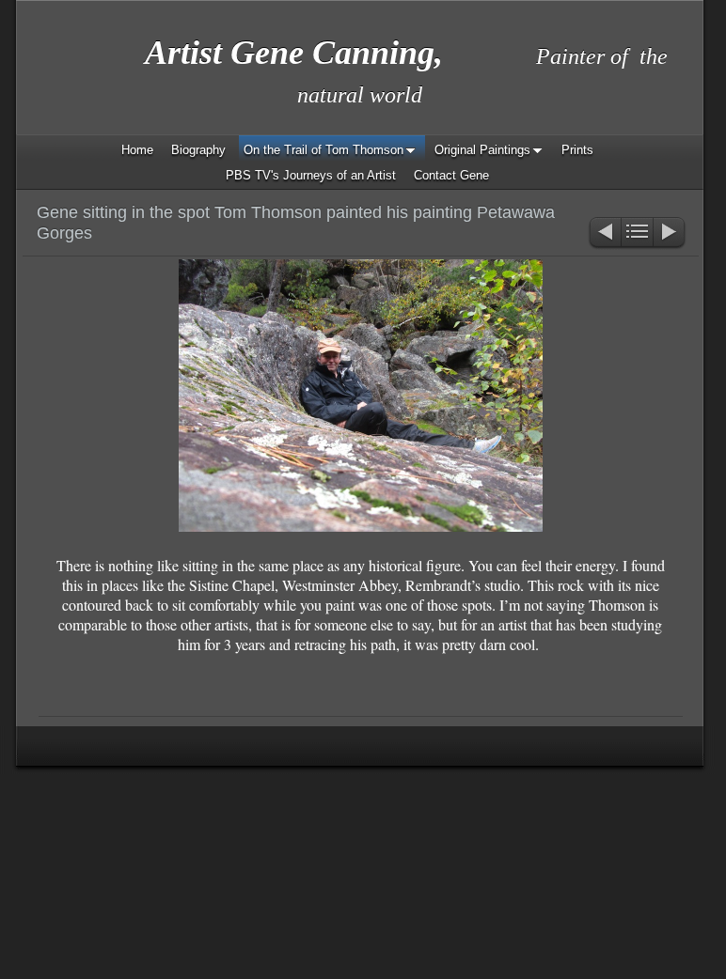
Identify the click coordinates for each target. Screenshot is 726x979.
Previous (604, 233)
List (637, 233)
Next (670, 233)
